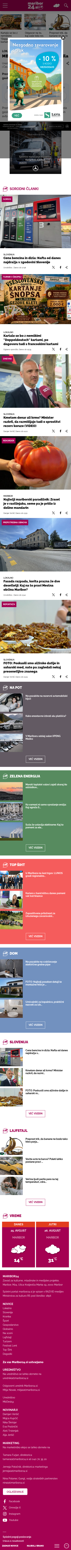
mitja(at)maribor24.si (28, 1390)
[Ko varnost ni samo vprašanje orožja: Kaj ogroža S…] (11, 811)
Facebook (14, 1501)
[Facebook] (60, 267)
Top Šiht (7, 1349)
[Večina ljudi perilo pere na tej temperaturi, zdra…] (11, 1186)
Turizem (7, 1341)
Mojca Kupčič (10, 1418)
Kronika (7, 1316)
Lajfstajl (7, 1337)
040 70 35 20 (39, 1459)
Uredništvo (9, 1397)
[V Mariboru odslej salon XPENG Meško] (11, 743)
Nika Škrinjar (10, 1422)
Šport (6, 1320)
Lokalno (7, 1308)
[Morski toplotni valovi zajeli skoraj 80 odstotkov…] (11, 791)
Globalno (8, 1329)
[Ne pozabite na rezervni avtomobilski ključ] (11, 702)
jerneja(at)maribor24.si (15, 1471)
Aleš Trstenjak (10, 1430)
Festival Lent (10, 1345)
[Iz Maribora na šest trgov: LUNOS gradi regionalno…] (11, 880)
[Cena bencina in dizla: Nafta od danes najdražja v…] (11, 1057)
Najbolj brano (35, 1546)
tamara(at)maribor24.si (15, 1459)
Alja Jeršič (8, 1435)
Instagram (14, 1513)
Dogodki (7, 1354)
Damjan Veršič (11, 1414)
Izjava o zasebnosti (13, 1541)
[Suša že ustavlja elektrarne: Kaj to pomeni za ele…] (11, 831)
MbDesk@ (8, 1401)
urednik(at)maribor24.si (15, 1378)
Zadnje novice (10, 1546)
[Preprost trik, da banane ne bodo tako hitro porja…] (11, 1146)
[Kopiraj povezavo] (66, 267)
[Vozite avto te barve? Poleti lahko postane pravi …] (11, 1166)
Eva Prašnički (10, 1426)
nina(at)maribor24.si (14, 1482)
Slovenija (8, 1312)
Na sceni (8, 1333)
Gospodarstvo (10, 1324)
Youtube (13, 1520)
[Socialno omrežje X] (53, 267)
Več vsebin (36, 759)
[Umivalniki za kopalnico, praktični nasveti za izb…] (11, 1008)
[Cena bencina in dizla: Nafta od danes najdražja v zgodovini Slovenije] (35, 221)
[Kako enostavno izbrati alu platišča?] (11, 723)
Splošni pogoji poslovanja (17, 1536)
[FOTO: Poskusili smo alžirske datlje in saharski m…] (11, 1097)
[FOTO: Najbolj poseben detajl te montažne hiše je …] (11, 988)
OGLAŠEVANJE (15, 1491)
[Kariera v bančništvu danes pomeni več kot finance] (11, 900)
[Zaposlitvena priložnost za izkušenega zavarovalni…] (11, 920)
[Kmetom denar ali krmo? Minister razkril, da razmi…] (11, 1077)
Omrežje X (15, 1507)
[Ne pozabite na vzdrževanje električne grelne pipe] (11, 968)
